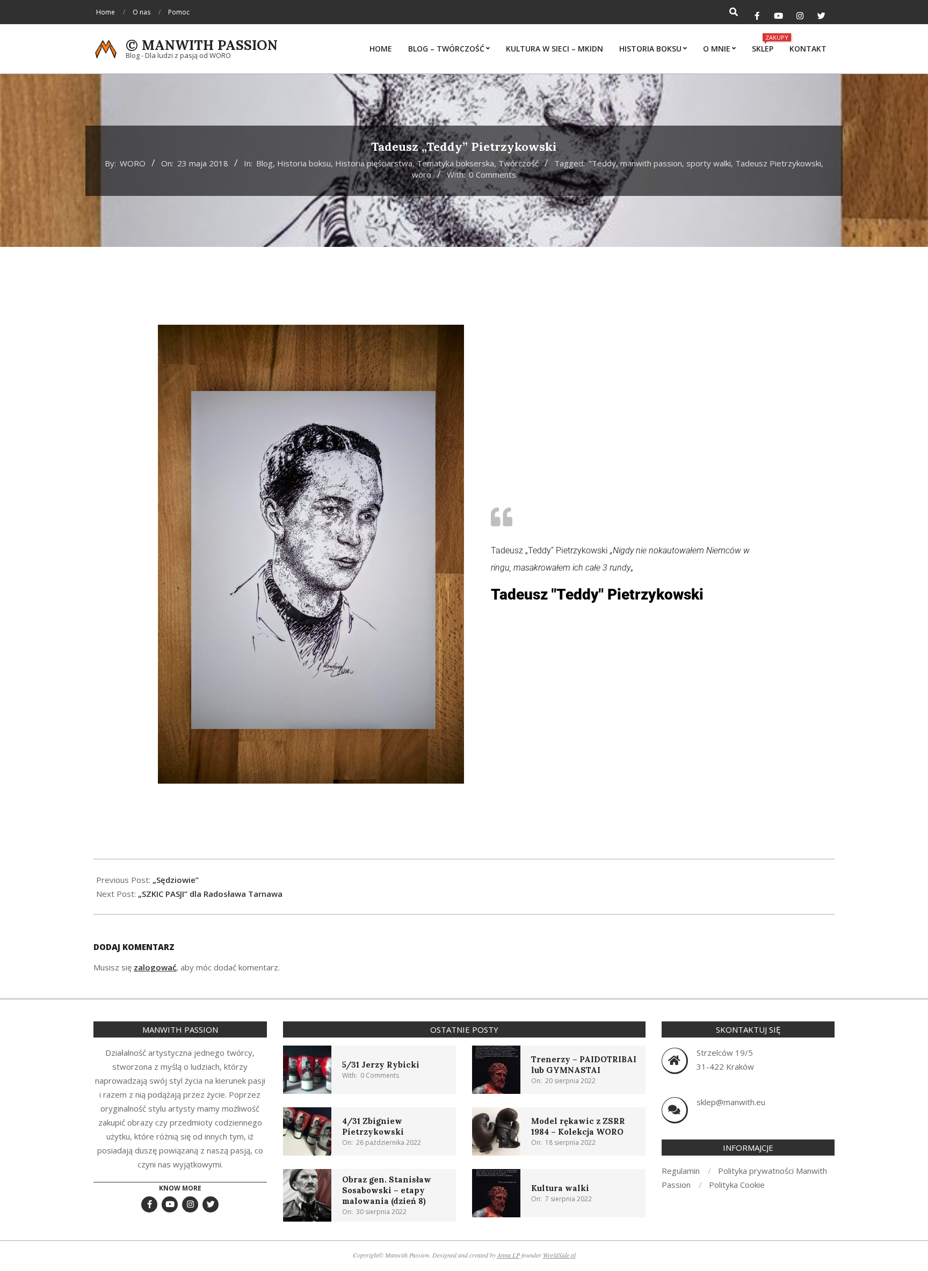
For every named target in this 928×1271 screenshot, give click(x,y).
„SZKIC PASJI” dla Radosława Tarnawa (210, 893)
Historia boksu (304, 163)
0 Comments (492, 174)
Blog (264, 163)
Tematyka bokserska (455, 163)
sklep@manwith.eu (731, 1102)
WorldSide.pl (559, 1255)
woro (421, 174)
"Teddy (602, 163)
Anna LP (508, 1255)
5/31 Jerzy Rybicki (380, 1065)
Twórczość (518, 163)
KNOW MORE (180, 1188)
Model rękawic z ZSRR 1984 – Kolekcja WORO (578, 1126)
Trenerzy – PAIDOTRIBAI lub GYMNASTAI (583, 1064)
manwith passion (651, 163)
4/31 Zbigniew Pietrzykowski (373, 1126)
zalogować (155, 967)
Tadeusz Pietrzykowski (778, 163)
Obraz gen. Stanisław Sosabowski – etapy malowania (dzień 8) (386, 1190)
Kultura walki (560, 1188)
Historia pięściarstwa (373, 163)
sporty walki (708, 163)
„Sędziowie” (176, 879)
